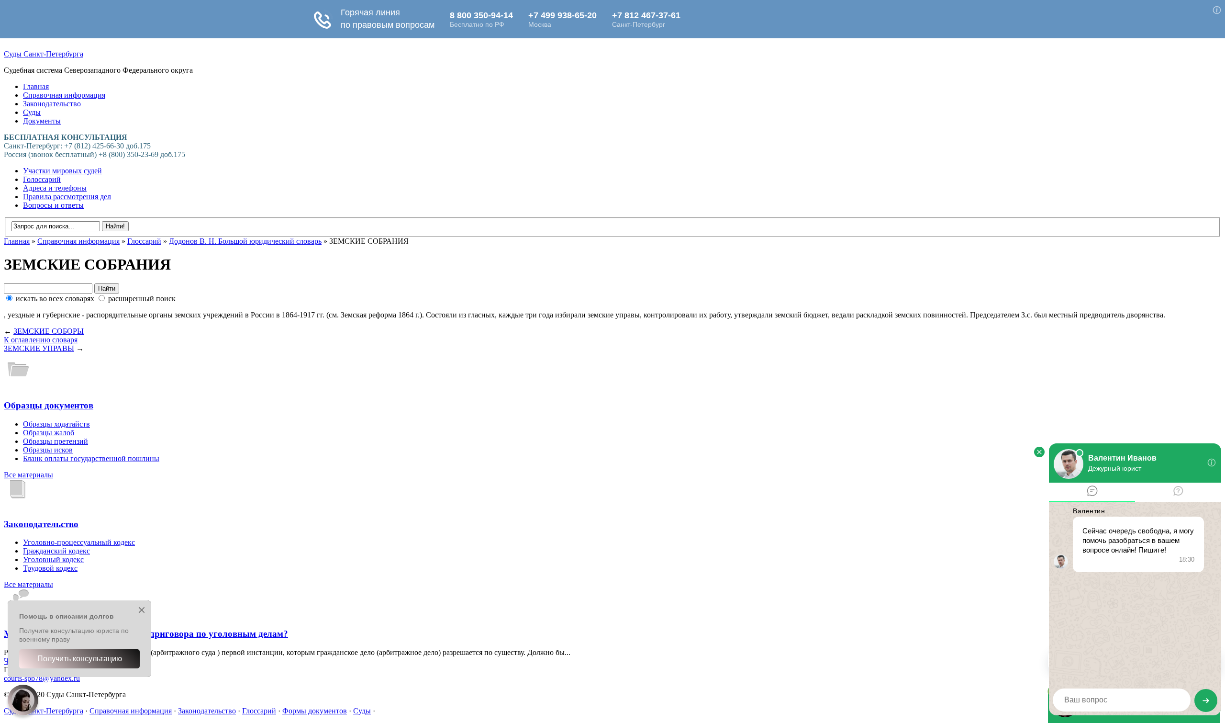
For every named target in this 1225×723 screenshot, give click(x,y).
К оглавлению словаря (41, 340)
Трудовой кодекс (50, 568)
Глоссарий (144, 241)
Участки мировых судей (62, 171)
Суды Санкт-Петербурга (43, 54)
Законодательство (52, 104)
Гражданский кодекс (56, 551)
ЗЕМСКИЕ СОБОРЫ (48, 331)
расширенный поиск (141, 298)
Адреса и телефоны (55, 188)
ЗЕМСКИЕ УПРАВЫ (39, 348)
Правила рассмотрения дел (67, 196)
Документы (42, 121)
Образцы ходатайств (56, 424)
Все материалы (28, 475)
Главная (36, 86)
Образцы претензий (55, 441)
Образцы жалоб (48, 433)
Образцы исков (48, 450)
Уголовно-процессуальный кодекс (79, 542)
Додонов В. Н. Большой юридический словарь (245, 241)
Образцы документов (48, 405)
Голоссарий (42, 179)
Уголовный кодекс (53, 559)
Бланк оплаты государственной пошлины (91, 458)
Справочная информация (64, 95)
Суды (32, 112)
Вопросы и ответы (53, 205)
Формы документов (314, 711)
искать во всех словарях (55, 298)
